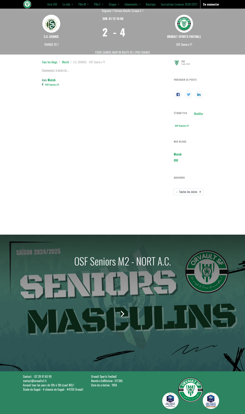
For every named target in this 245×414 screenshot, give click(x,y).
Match (65, 62)
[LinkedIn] (199, 94)
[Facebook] (178, 94)
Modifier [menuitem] (198, 114)
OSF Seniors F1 (52, 84)
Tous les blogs (49, 62)
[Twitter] (188, 94)
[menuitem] (52, 4)
